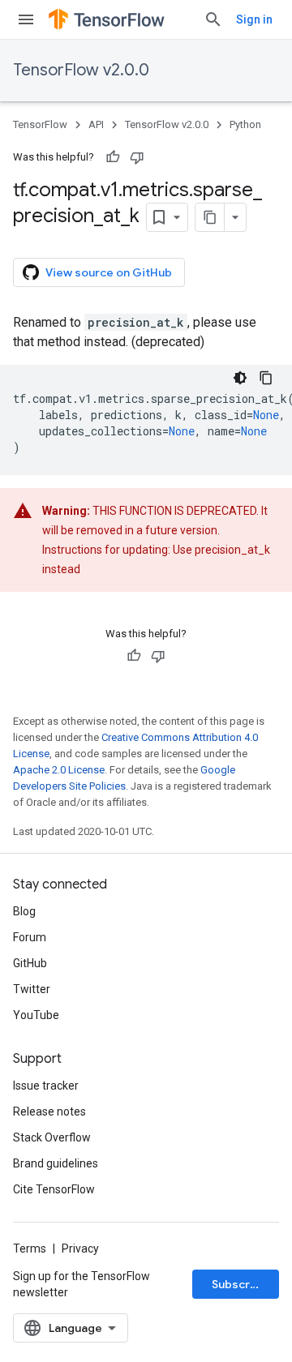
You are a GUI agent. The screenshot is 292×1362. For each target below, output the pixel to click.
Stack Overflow (52, 1137)
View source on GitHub (108, 272)
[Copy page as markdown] (210, 217)
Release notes (49, 1111)
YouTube (36, 1015)
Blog (24, 911)
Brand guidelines (55, 1163)
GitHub (30, 963)
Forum (29, 937)
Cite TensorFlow (54, 1189)
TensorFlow (40, 124)
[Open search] (213, 19)
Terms (29, 1248)
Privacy (80, 1248)
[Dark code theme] (240, 378)
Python (245, 124)
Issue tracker (46, 1085)
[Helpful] (113, 157)
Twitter (31, 989)
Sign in (254, 19)
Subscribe (240, 1284)
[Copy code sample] (266, 378)
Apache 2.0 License (59, 770)
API (96, 124)
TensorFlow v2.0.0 (81, 70)
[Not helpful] (137, 157)
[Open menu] (26, 19)
